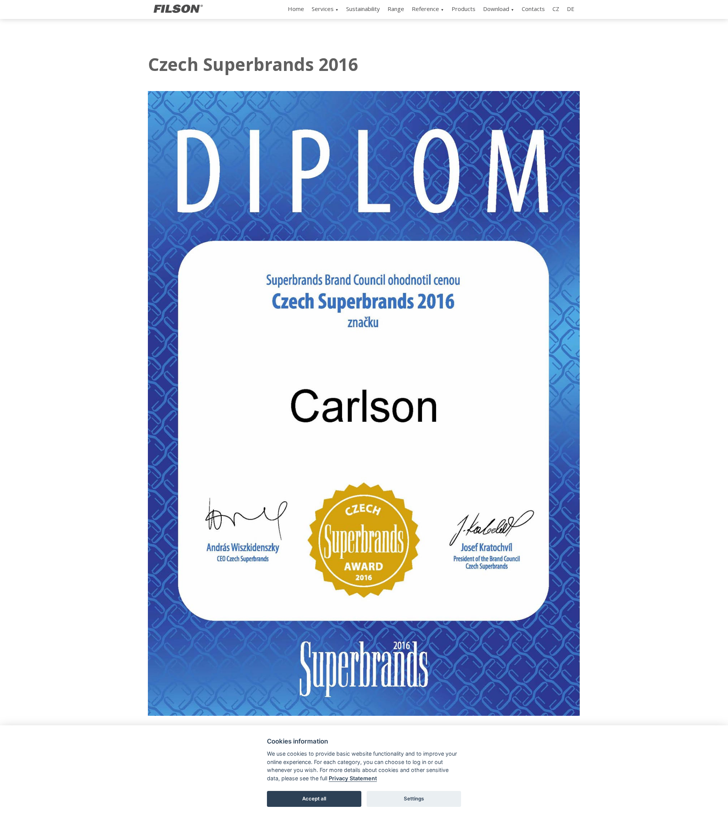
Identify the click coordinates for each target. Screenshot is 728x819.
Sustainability (363, 9)
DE (570, 9)
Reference (425, 9)
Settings (414, 798)
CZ (555, 9)
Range (396, 9)
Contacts (533, 9)
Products (463, 9)
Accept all (314, 798)
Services (323, 9)
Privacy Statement (353, 778)
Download (496, 9)
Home (296, 9)
